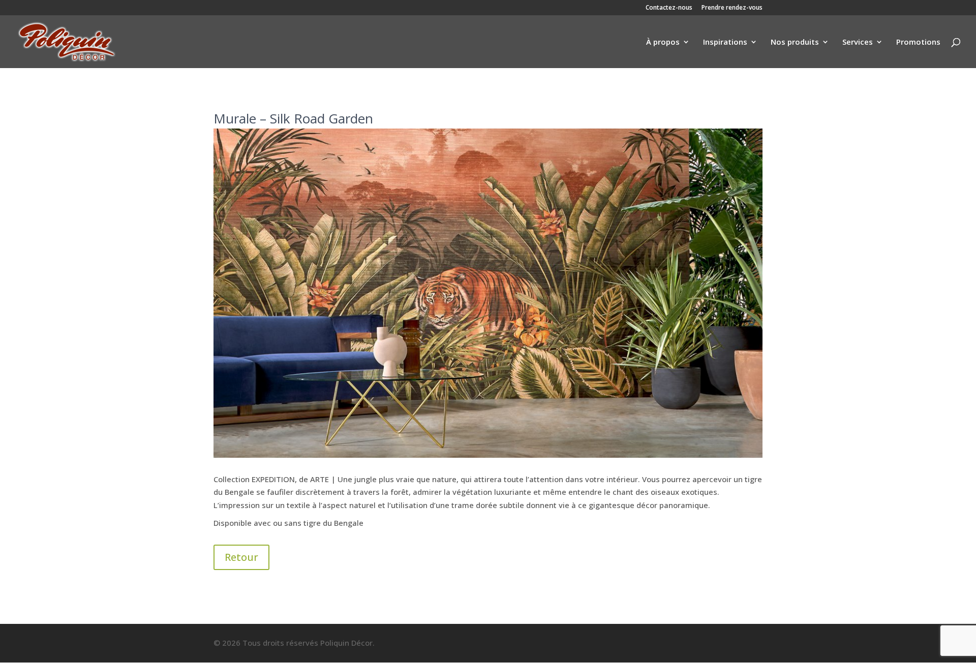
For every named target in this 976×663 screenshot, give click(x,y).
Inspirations (725, 42)
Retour (241, 557)
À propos (663, 42)
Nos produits (795, 42)
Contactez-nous (669, 8)
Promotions (918, 42)
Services (857, 42)
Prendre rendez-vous (732, 8)
